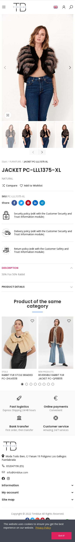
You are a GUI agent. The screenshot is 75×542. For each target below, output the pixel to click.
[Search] (71, 6)
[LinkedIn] (35, 203)
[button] (5, 67)
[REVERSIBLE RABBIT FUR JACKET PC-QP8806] (55, 343)
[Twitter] (21, 203)
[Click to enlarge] (7, 115)
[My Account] (64, 7)
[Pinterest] (28, 203)
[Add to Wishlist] (32, 320)
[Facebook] (14, 203)
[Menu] (4, 7)
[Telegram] (42, 203)
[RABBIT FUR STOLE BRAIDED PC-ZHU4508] (19, 343)
